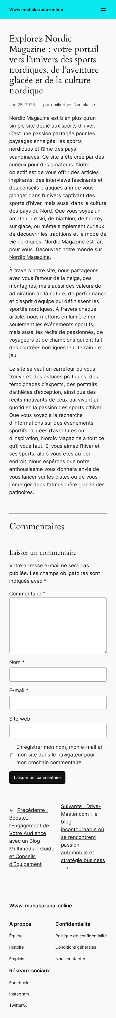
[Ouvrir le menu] (103, 9)
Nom (17, 662)
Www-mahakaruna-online (36, 9)
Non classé (84, 104)
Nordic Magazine (29, 257)
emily (56, 104)
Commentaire (27, 594)
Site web (19, 719)
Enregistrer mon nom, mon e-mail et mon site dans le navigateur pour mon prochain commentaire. (59, 754)
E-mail (19, 690)
